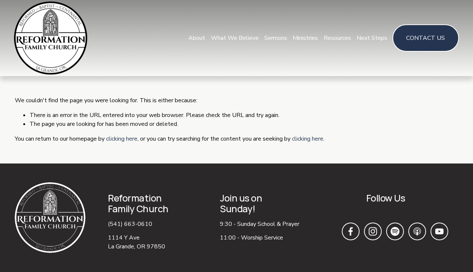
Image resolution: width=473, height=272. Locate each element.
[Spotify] (395, 231)
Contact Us (425, 38)
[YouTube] (439, 231)
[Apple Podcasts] (417, 231)
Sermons (275, 38)
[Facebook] (351, 231)
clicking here (121, 139)
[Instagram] (373, 231)
